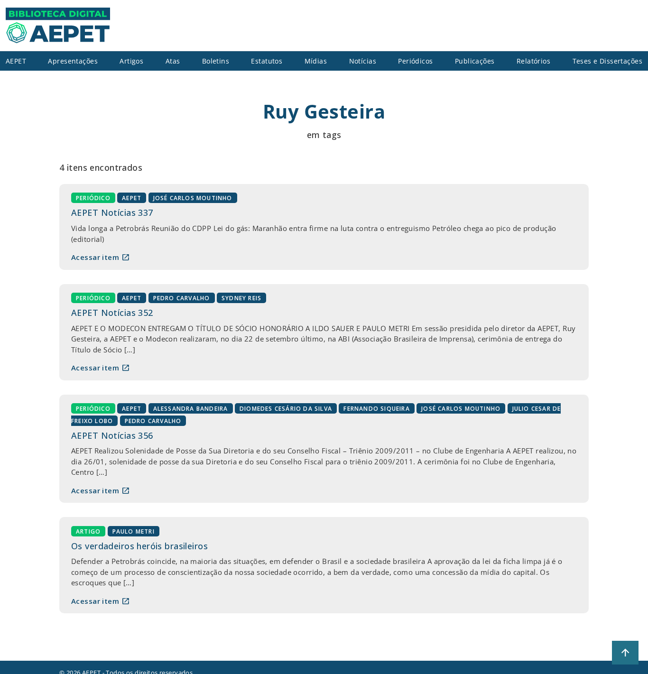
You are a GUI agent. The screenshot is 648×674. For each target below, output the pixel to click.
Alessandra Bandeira (190, 409)
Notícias (362, 60)
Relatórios (533, 60)
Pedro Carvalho (181, 298)
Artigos (131, 60)
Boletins (215, 60)
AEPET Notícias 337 (112, 212)
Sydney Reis (241, 298)
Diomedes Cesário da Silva (286, 409)
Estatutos (266, 60)
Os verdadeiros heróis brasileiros (139, 546)
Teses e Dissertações (608, 60)
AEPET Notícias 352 (112, 312)
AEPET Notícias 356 (112, 435)
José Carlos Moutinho (192, 198)
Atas (173, 60)
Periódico (93, 198)
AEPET (131, 198)
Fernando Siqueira (376, 409)
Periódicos (415, 60)
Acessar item (100, 257)
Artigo (88, 531)
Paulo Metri (133, 531)
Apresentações (73, 60)
